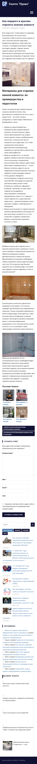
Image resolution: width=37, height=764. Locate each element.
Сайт (4, 496)
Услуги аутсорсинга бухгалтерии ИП (15, 713)
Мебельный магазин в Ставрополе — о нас (21, 743)
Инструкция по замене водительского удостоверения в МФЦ (23, 581)
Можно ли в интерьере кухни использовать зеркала (14, 428)
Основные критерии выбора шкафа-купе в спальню (18, 433)
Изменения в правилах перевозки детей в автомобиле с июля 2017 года (23, 600)
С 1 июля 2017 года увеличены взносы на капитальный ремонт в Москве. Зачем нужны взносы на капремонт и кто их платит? (18, 555)
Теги (5, 533)
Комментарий (7, 453)
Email (4, 488)
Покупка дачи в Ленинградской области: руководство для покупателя (18, 664)
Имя (4, 479)
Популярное (7, 530)
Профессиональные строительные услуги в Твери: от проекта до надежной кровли (18, 729)
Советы (22, 28)
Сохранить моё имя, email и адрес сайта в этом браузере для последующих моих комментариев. (18, 506)
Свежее (17, 530)
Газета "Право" (19, 4)
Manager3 (14, 28)
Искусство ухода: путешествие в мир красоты (16, 685)
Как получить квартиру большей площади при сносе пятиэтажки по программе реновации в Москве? (18, 647)
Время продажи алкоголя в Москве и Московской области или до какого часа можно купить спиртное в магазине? (17, 613)
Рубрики (25, 530)
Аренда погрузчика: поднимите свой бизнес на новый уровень (18, 699)
